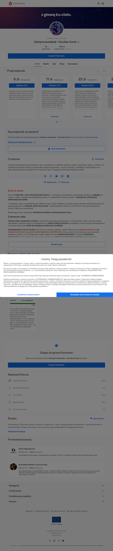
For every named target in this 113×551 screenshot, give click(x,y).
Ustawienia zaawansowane (28, 295)
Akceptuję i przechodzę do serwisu (84, 295)
